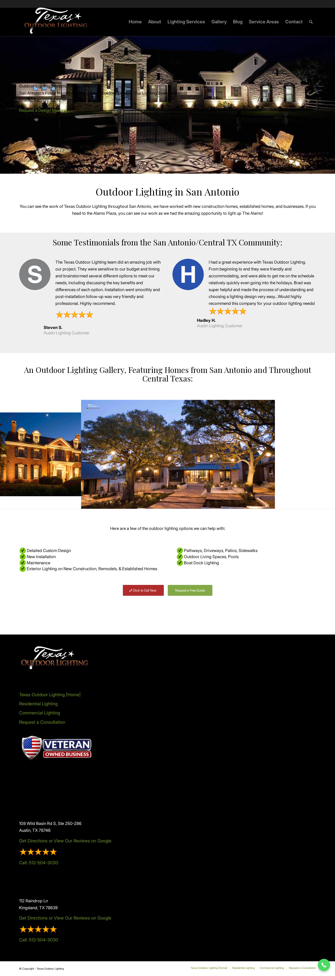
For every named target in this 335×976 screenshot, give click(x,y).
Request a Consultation (42, 722)
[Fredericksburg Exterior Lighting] (268, 502)
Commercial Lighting (39, 712)
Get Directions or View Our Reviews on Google (65, 840)
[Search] (311, 22)
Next (324, 454)
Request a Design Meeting (43, 110)
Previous (11, 454)
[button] (324, 965)
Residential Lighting (38, 703)
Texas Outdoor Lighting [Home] (50, 694)
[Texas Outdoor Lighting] (56, 22)
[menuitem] (135, 22)
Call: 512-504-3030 (38, 862)
